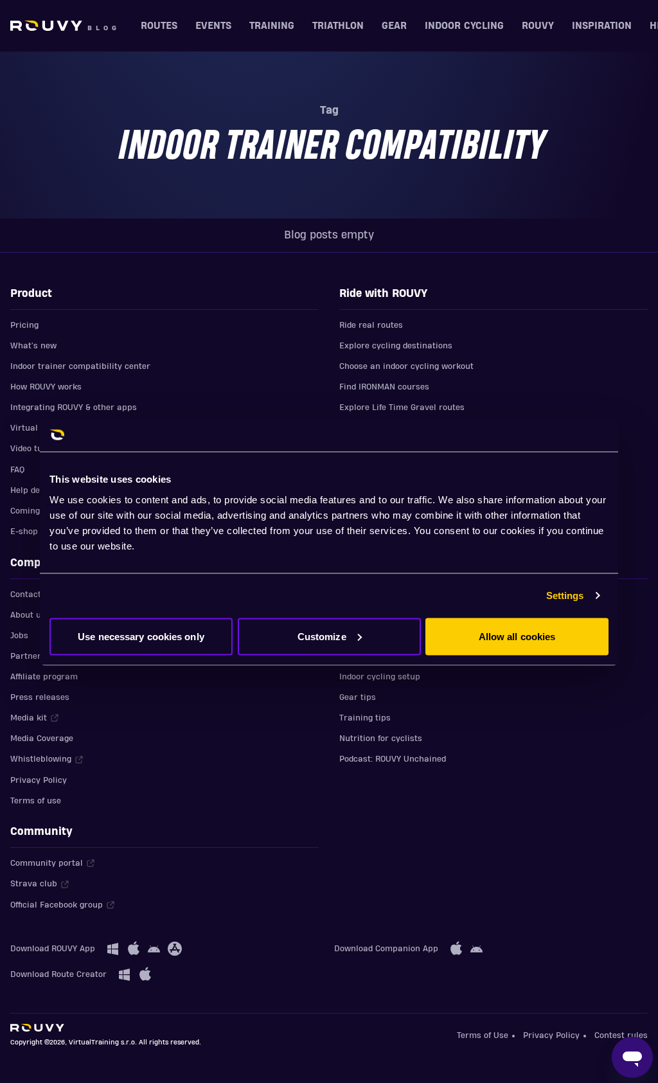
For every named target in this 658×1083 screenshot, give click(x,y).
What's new (33, 345)
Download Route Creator (58, 974)
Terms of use (35, 800)
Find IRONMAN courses (384, 386)
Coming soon (35, 510)
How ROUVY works (46, 386)
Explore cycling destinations (395, 345)
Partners (28, 656)
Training (271, 26)
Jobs (19, 635)
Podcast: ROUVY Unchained (392, 759)
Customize (322, 636)
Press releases (39, 697)
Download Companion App (386, 948)
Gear (394, 26)
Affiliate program (44, 676)
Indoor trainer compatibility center (80, 366)
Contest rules (621, 1035)
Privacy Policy (38, 780)
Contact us (31, 594)
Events (213, 26)
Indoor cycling (464, 26)
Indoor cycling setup (379, 676)
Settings (565, 595)
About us (28, 615)
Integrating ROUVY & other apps (73, 407)
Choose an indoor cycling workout (406, 366)
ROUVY (538, 26)
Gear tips (357, 697)
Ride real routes (371, 325)
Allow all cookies (517, 636)
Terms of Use (482, 1035)
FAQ (17, 469)
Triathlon (338, 26)
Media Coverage (41, 738)
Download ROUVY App (52, 948)
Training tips (365, 717)
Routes (159, 26)
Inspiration (602, 26)
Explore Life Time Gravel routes (402, 407)
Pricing (24, 325)
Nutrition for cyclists (380, 738)
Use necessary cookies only (141, 636)
